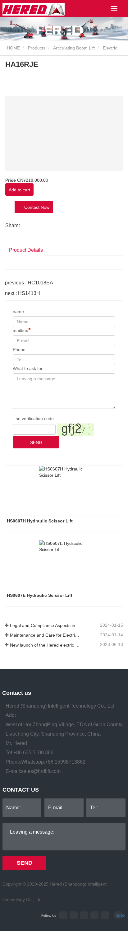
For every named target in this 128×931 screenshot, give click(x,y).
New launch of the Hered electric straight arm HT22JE (45, 645)
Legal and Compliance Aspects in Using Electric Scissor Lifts (45, 625)
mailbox (20, 330)
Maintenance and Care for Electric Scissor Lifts (45, 635)
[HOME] (33, 9)
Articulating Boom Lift (74, 47)
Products (36, 47)
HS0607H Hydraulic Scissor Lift (40, 520)
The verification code (33, 418)
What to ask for (28, 368)
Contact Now (35, 207)
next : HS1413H (22, 293)
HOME (13, 47)
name (18, 311)
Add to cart (19, 189)
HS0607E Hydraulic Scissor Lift (39, 595)
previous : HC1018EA (29, 282)
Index (118, 915)
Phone (19, 349)
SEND (36, 442)
